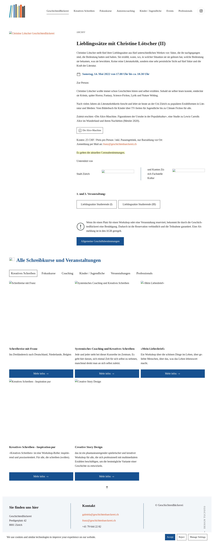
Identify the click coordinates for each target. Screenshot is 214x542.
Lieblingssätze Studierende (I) (96, 204)
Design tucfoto (204, 517)
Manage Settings (197, 537)
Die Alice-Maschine (92, 130)
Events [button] (170, 11)
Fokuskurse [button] (106, 11)
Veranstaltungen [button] (120, 273)
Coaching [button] (67, 273)
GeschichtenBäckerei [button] (58, 11)
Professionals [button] (185, 11)
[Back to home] (17, 11)
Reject (182, 537)
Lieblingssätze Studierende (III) (139, 204)
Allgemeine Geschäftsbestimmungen (100, 241)
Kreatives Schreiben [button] (84, 11)
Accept (170, 537)
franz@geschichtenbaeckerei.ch (120, 144)
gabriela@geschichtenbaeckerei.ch (100, 514)
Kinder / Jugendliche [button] (151, 11)
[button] (31, 33)
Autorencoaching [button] (126, 11)
